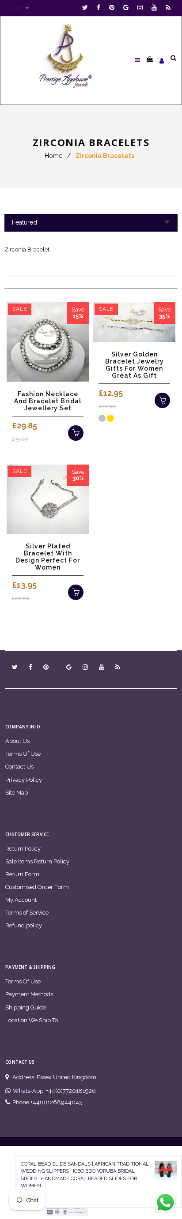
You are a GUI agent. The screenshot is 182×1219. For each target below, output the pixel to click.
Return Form (22, 874)
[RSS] (168, 7)
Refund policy (23, 925)
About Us (17, 741)
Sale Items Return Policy (37, 861)
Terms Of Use (23, 753)
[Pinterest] (114, 7)
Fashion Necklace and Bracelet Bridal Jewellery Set (47, 401)
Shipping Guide (25, 1007)
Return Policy (23, 848)
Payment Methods (29, 994)
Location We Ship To (31, 1020)
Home (53, 155)
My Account (21, 899)
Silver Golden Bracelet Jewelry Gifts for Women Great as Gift (134, 365)
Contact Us (19, 766)
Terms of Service (27, 912)
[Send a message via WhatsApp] (165, 1202)
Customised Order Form (37, 887)
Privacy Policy (23, 779)
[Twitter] (87, 7)
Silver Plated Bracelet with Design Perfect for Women (47, 557)
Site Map (16, 792)
